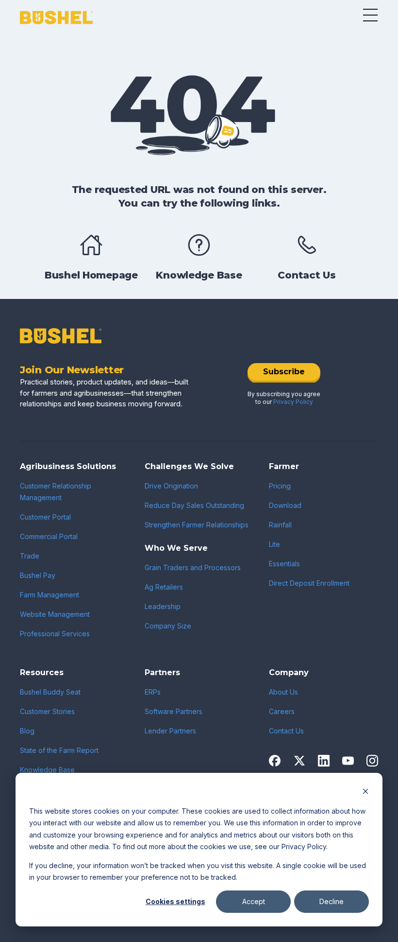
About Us (283, 692)
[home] (56, 18)
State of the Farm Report (59, 750)
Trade (29, 556)
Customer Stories (47, 711)
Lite (274, 544)
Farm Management (49, 595)
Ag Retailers (164, 587)
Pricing (280, 486)
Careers (282, 711)
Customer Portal (45, 517)
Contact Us (286, 731)
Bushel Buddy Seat (50, 692)
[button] (370, 15)
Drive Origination (171, 486)
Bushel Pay (37, 575)
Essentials (284, 563)
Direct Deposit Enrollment (309, 583)
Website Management (55, 614)
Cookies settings (175, 901)
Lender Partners (170, 731)
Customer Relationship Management (55, 492)
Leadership (163, 606)
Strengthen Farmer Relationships (197, 525)
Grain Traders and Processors (193, 567)
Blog (27, 731)
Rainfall (280, 525)
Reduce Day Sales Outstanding (194, 505)
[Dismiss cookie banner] (365, 792)
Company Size (168, 626)
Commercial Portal (49, 536)
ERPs (153, 692)
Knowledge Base (47, 770)
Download (285, 505)
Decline (331, 901)
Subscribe (284, 371)
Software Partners (173, 711)
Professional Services (55, 633)
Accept (253, 901)
